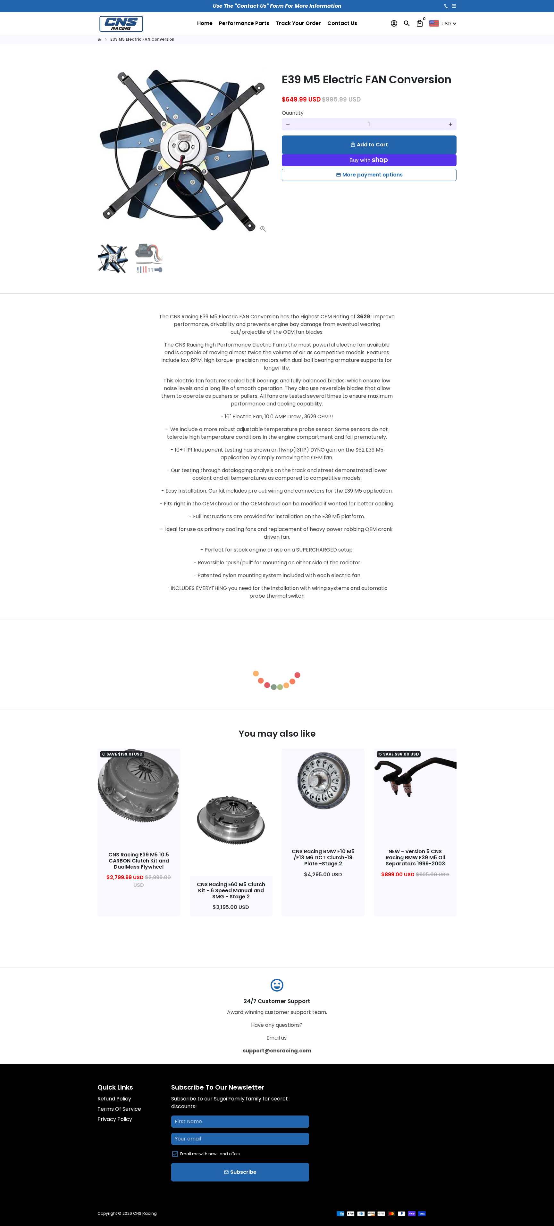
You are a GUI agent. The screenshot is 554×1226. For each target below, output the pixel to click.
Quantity (293, 113)
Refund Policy (114, 1098)
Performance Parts (244, 23)
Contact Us (342, 23)
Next (263, 151)
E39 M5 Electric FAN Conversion (142, 39)
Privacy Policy (114, 1119)
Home (205, 23)
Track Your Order (298, 23)
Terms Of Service (119, 1109)
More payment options (372, 174)
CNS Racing (145, 1213)
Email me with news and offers (210, 1154)
